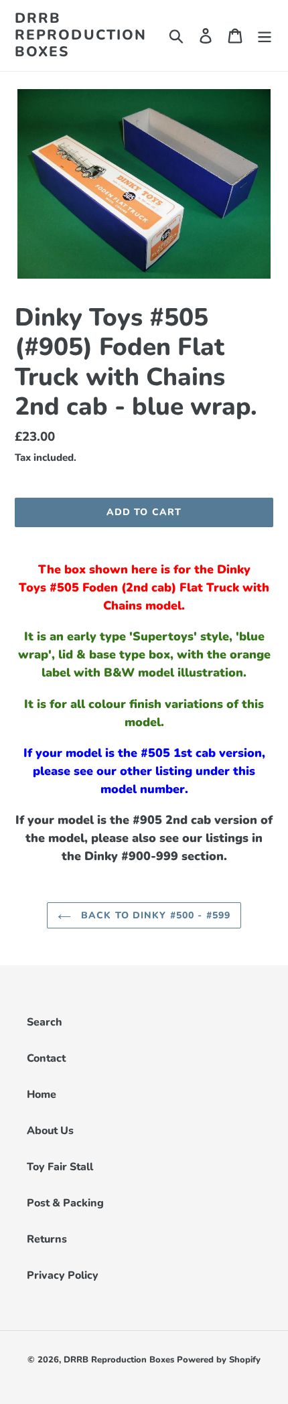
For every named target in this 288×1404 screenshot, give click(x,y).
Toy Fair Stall (60, 1167)
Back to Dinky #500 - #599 (154, 915)
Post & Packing (65, 1203)
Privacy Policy (62, 1275)
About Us (50, 1130)
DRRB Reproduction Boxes (81, 35)
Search (44, 1022)
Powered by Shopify (219, 1360)
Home (41, 1094)
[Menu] (264, 35)
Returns (47, 1239)
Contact (46, 1058)
